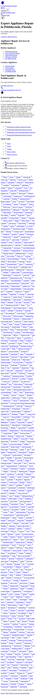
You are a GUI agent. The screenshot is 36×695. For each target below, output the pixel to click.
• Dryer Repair (9, 68)
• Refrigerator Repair (11, 51)
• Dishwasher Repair (11, 55)
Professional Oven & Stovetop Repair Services (21, 132)
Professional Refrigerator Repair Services (19, 130)
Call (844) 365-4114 (7, 85)
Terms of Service (12, 154)
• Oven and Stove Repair (12, 53)
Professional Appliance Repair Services (19, 127)
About (9, 146)
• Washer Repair (9, 66)
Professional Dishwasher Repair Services (19, 135)
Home (9, 143)
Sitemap (27, 693)
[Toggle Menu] (3, 17)
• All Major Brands (10, 71)
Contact (9, 149)
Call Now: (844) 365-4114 (9, 37)
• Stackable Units (10, 69)
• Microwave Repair (11, 57)
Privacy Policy (11, 152)
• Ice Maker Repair (10, 58)
